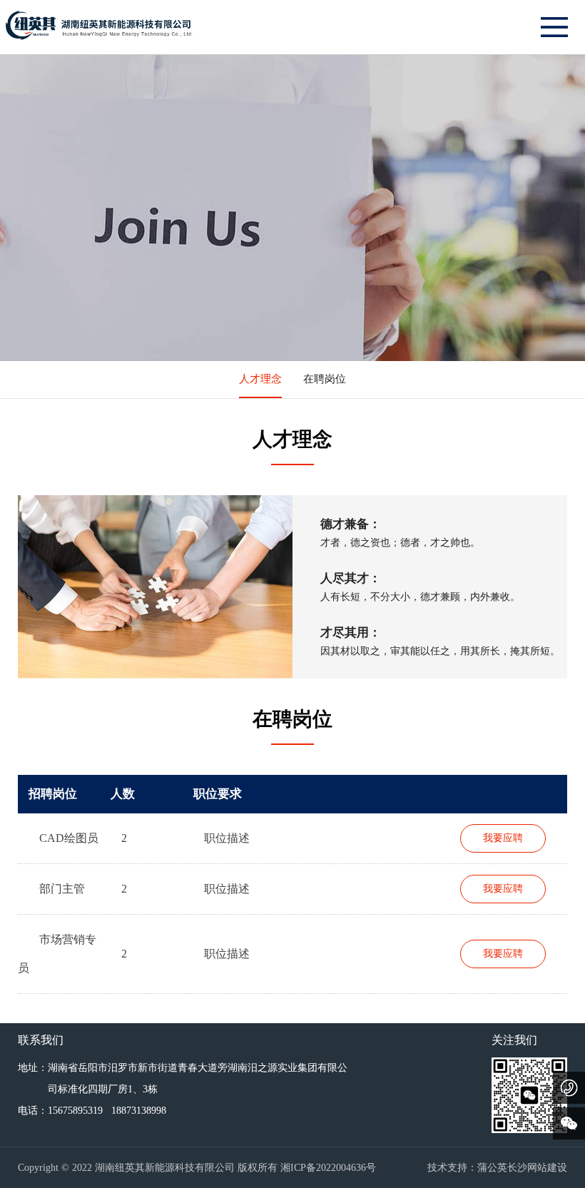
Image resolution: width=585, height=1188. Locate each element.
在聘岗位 (324, 379)
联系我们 (40, 1040)
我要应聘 (503, 838)
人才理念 (260, 379)
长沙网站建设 (537, 1167)
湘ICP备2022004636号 (328, 1167)
